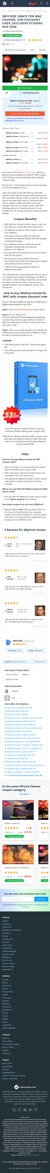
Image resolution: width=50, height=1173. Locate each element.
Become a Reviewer (9, 1078)
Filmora (5, 921)
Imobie (5, 1013)
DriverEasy (6, 924)
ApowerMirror (7, 969)
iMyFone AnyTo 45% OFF (17, 758)
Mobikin (5, 1019)
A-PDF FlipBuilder (9, 1028)
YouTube (25, 1110)
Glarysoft (5, 1004)
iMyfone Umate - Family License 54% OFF (24, 718)
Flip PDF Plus (7, 960)
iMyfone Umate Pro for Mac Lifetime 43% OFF (26, 728)
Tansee (5, 1016)
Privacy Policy (32, 905)
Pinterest (36, 1110)
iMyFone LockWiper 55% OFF (19, 708)
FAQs (33, 50)
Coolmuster (6, 927)
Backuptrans (7, 1010)
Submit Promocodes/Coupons (13, 1075)
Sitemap (5, 1069)
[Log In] (47, 3)
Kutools (5, 979)
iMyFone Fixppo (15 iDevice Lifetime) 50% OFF (26, 748)
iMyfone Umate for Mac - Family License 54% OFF (26, 765)
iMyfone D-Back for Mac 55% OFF (21, 751)
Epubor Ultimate (8, 963)
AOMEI (5, 995)
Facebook (19, 1110)
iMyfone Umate (8, 954)
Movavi (5, 982)
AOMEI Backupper (9, 951)
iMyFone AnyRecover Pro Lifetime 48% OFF (25, 741)
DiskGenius (6, 957)
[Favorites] (41, 3)
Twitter (30, 1110)
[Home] (4, 11)
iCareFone (6, 933)
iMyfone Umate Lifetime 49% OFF (21, 724)
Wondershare (7, 992)
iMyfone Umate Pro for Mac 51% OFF (23, 738)
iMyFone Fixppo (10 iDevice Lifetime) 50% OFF (26, 745)
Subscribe (41, 899)
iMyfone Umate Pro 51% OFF (19, 731)
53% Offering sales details (15, 50)
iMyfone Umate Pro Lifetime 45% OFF (23, 772)
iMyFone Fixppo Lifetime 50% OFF (21, 768)
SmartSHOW (7, 948)
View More (24, 794)
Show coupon (27, 88)
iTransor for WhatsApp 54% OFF (21, 755)
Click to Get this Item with (25, 114)
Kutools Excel (7, 939)
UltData (5, 936)
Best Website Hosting (10, 1044)
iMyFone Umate (12, 679)
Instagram (14, 1110)
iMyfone (25, 674)
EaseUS (5, 989)
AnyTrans (6, 942)
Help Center (7, 1063)
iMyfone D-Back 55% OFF (18, 714)
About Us (5, 1038)
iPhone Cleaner (12, 674)
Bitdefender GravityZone (11, 930)
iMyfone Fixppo (8, 966)
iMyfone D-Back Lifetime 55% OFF (21, 762)
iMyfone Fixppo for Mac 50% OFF (21, 721)
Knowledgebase (8, 1072)
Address (5, 1050)
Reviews (42, 50)
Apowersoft (6, 1025)
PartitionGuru (7, 945)
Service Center (8, 1047)
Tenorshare (6, 985)
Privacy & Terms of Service (30, 1155)
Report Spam (7, 1066)
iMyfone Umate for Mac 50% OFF (21, 735)
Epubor (5, 1022)
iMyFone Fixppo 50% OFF (17, 711)
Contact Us (6, 1053)
